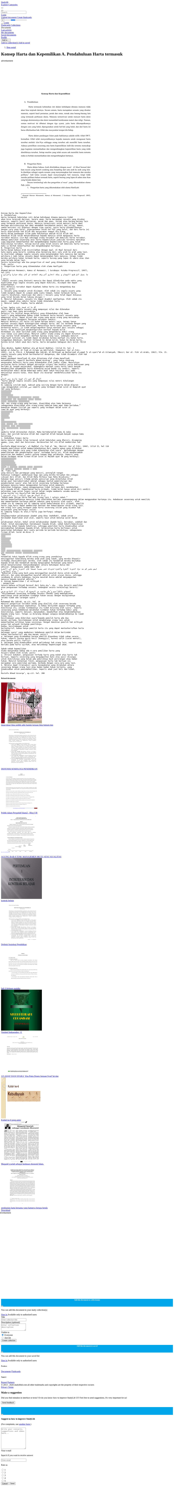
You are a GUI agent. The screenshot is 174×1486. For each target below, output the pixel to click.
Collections (15, 25)
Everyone (8, 1335)
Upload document (9, 17)
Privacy (4, 1387)
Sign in (4, 1314)
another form (25, 1424)
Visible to (5, 1332)
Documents (6, 1371)
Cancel (5, 1483)
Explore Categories (9, 5)
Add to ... (6, 40)
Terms (10, 1387)
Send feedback (8, 1403)
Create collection (8, 1340)
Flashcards (6, 25)
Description (10, 1322)
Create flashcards (24, 17)
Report (4, 1382)
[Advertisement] (82, 68)
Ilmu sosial (11, 47)
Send (12, 1483)
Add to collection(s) (9, 43)
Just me (7, 1338)
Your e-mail (6, 1450)
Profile (4, 37)
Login (3, 15)
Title (3, 1317)
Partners (10, 1382)
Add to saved (24, 43)
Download (5, 1210)
